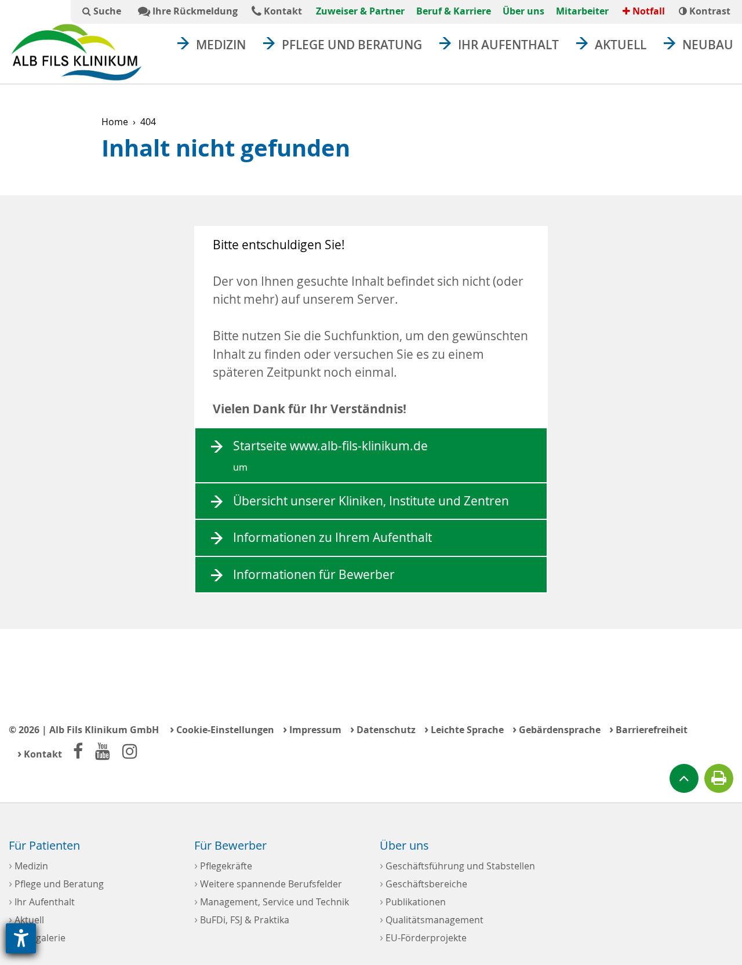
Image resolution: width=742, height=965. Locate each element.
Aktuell (620, 45)
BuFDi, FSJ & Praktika (241, 919)
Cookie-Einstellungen (222, 729)
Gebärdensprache (556, 729)
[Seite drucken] (718, 778)
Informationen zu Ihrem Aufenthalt (332, 537)
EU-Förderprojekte (423, 937)
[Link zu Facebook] (78, 751)
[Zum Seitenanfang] (684, 778)
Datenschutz (383, 729)
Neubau (707, 45)
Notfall (647, 11)
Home (114, 121)
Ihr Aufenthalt (508, 45)
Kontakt (281, 11)
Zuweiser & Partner (360, 11)
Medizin (221, 45)
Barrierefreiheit (648, 729)
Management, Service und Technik (271, 901)
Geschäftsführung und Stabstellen (457, 865)
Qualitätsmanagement (431, 919)
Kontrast (708, 11)
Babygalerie (37, 937)
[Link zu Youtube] (102, 751)
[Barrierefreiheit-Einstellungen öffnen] (21, 938)
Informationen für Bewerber (314, 574)
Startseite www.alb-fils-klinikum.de (330, 456)
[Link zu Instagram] (129, 751)
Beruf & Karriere (453, 11)
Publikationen (413, 901)
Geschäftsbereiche (423, 883)
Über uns (523, 11)
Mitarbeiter (582, 11)
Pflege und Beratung (352, 45)
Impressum (312, 729)
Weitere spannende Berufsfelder (268, 883)
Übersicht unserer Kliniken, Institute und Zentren (371, 501)
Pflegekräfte (223, 865)
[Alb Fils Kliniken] (76, 52)
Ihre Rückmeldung (194, 11)
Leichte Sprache (464, 729)
